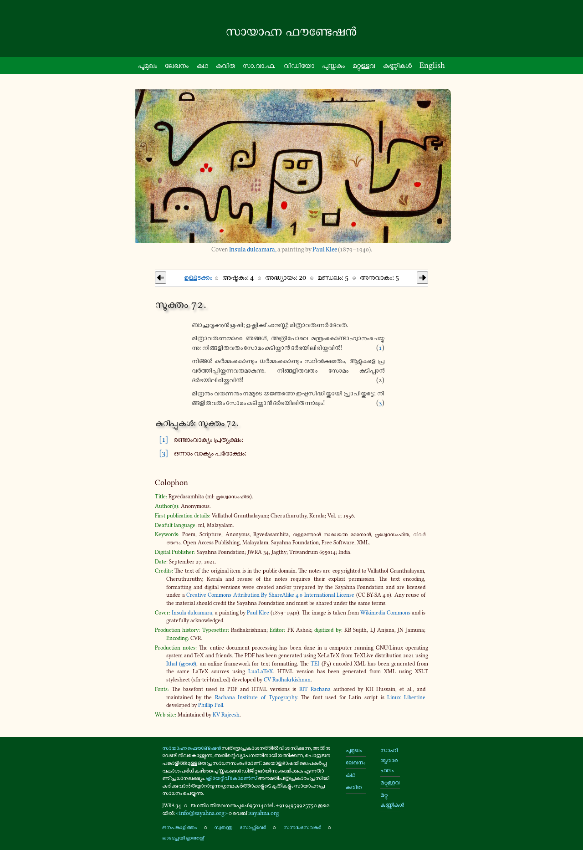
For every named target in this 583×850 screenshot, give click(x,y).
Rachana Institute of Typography (256, 697)
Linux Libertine (406, 697)
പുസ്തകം (333, 65)
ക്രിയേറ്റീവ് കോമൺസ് (231, 777)
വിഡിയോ (299, 65)
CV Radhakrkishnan (287, 679)
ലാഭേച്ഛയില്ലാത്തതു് (183, 837)
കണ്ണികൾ (397, 65)
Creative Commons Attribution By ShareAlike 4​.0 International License (270, 595)
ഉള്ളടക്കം (198, 277)
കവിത (225, 65)
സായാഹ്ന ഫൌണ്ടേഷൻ (191, 747)
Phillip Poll (210, 705)
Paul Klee (324, 249)
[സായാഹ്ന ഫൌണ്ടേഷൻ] (291, 31)
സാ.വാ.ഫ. (259, 65)
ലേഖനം (177, 65)
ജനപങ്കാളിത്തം (179, 827)
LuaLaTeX (260, 671)
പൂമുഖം (147, 65)
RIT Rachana (315, 689)
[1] (163, 439)
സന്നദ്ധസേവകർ (302, 827)
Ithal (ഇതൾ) (181, 664)
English (432, 65)
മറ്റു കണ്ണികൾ (390, 800)
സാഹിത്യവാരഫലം (389, 760)
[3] (163, 452)
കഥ (202, 65)
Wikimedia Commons (385, 612)
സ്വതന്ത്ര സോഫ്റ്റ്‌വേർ (240, 827)
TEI (315, 664)
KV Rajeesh (226, 715)
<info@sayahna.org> (201, 812)
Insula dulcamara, (252, 249)
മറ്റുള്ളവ (364, 65)
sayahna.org (264, 812)
